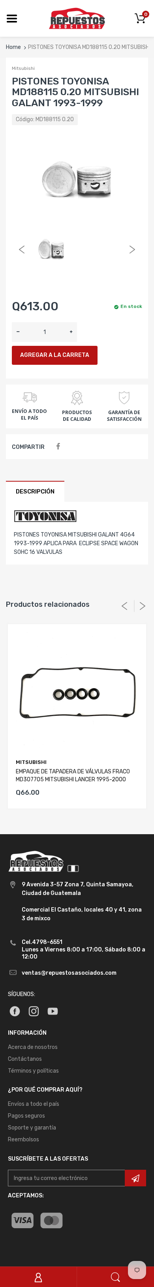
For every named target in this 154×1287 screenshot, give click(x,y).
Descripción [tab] (35, 491)
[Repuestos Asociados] (77, 18)
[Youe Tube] (53, 1010)
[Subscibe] (135, 1178)
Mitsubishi (23, 68)
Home (13, 47)
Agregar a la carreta (54, 355)
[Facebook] (58, 446)
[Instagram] (34, 1010)
